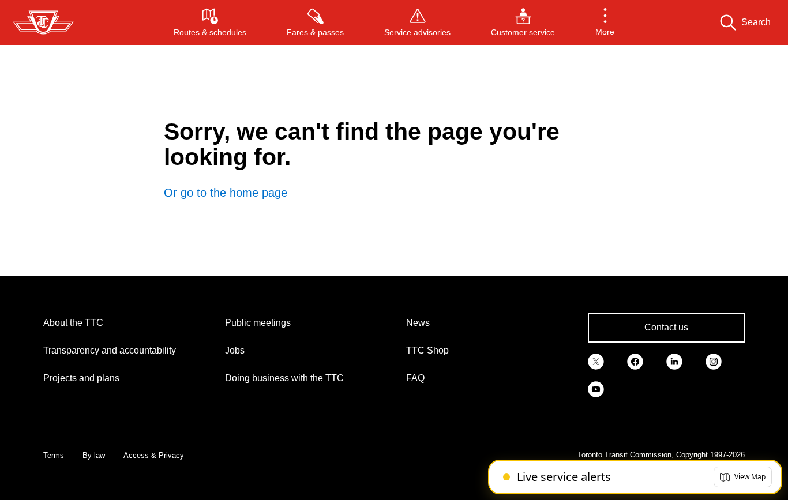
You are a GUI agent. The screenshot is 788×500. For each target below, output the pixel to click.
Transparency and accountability (109, 350)
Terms (53, 455)
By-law (93, 455)
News (418, 323)
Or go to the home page (225, 192)
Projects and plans (81, 378)
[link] (596, 361)
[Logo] (43, 22)
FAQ (415, 378)
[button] (605, 22)
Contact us (666, 327)
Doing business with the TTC (284, 378)
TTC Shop (427, 350)
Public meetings (258, 323)
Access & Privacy (153, 455)
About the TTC (73, 323)
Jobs (235, 350)
